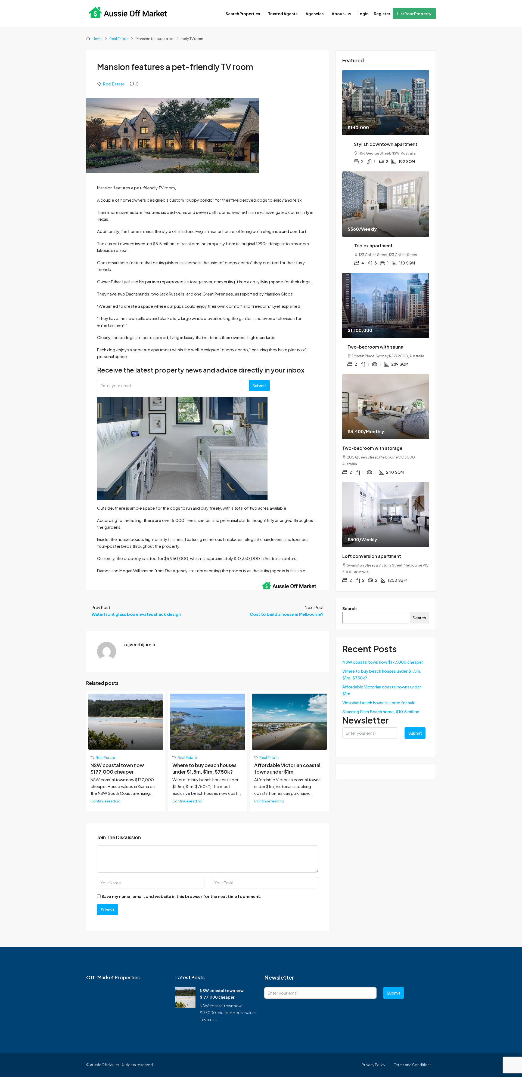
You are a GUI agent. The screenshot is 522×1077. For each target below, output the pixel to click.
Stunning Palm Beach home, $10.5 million (380, 711)
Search (349, 608)
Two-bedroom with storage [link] (372, 448)
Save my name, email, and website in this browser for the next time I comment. (181, 896)
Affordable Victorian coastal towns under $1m (287, 768)
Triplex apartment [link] (373, 245)
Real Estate (119, 38)
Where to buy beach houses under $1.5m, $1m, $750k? (204, 768)
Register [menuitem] (382, 13)
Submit (259, 385)
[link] (385, 102)
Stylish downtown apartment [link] (385, 144)
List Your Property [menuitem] (414, 13)
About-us (341, 13)
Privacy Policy (373, 1065)
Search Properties (243, 13)
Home (97, 38)
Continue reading (105, 801)
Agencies (315, 13)
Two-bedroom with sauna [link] (375, 347)
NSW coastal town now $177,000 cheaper (117, 768)
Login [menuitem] (363, 13)
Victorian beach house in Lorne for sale (378, 702)
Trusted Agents (282, 13)
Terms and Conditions (412, 1065)
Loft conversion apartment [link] (371, 556)
